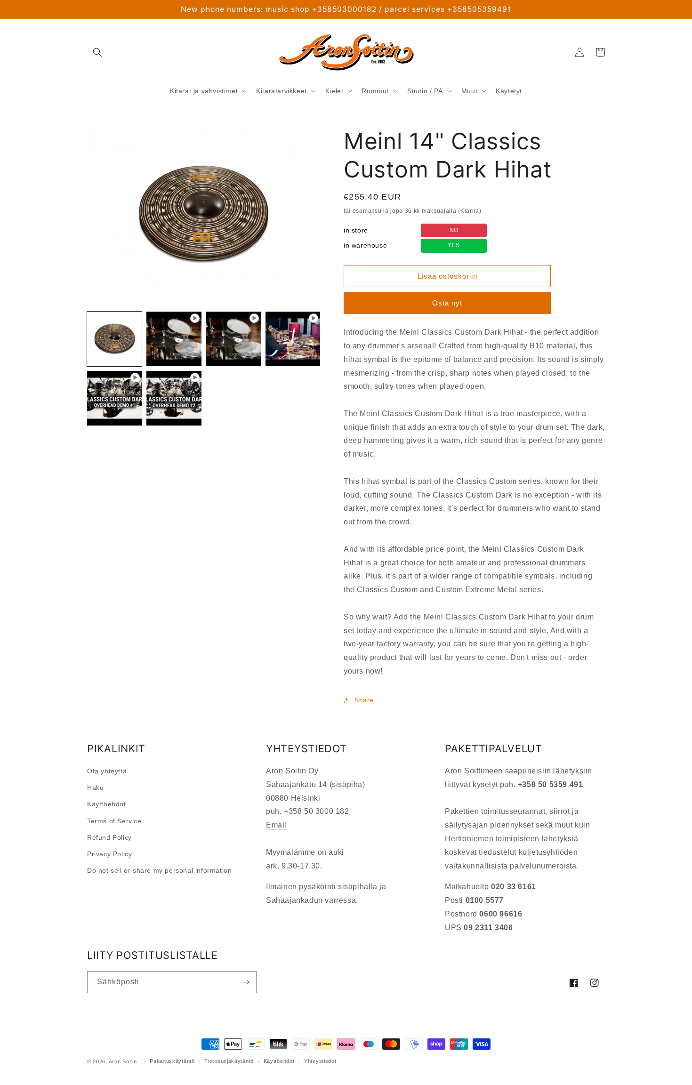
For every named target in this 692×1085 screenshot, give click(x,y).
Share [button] (364, 700)
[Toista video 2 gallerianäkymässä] (233, 339)
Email (276, 825)
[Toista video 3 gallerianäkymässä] (293, 339)
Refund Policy (109, 837)
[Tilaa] (245, 982)
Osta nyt (447, 303)
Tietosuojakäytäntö (229, 1061)
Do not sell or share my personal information (159, 870)
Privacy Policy (109, 854)
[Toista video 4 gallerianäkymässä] (114, 398)
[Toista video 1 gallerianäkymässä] (173, 339)
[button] (97, 52)
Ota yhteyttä (107, 771)
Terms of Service (114, 821)
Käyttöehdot (106, 804)
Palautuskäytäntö (172, 1061)
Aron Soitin (123, 1061)
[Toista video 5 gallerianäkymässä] (173, 398)
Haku (95, 787)
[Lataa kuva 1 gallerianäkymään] (114, 339)
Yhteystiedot (320, 1061)
